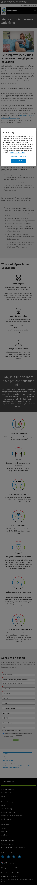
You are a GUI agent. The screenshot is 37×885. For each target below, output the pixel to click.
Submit (15, 740)
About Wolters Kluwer (7, 789)
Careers (3, 828)
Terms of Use (5, 873)
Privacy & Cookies (17, 873)
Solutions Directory (7, 802)
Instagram (8, 856)
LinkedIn (13, 856)
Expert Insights (5, 824)
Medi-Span (9, 781)
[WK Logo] (7, 863)
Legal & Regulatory (7, 819)
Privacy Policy (19, 735)
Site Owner (4, 835)
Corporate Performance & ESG (10, 812)
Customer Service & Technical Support (13, 847)
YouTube (19, 856)
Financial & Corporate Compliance (11, 816)
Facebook (2, 856)
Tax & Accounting (6, 809)
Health (3, 805)
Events (3, 796)
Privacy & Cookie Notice (17, 153)
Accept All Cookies (18, 161)
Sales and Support (7, 844)
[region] (18, 147)
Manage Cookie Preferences (18, 156)
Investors (4, 831)
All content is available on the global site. (19, 2)
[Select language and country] (34, 5)
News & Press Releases (8, 793)
